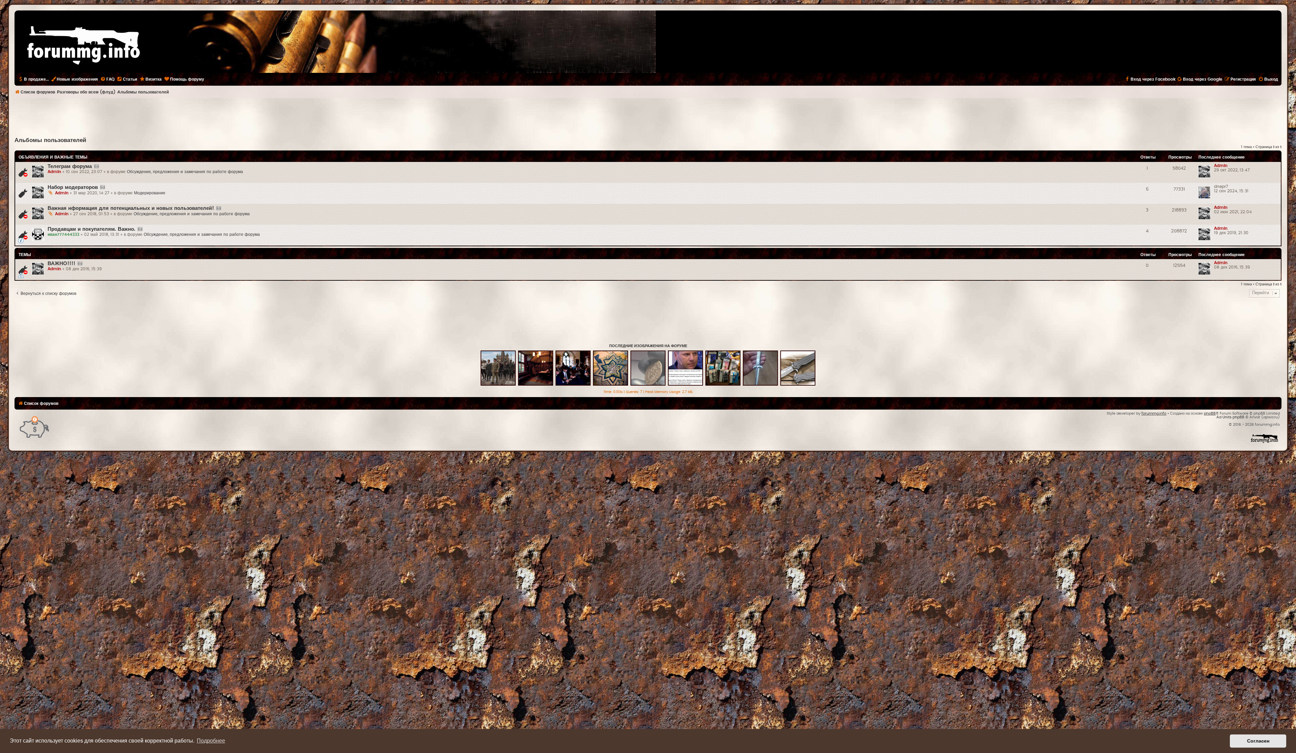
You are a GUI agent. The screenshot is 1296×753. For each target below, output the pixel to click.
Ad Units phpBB (1230, 417)
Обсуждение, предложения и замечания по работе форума (185, 172)
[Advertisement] (648, 117)
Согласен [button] (1258, 741)
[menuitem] (107, 79)
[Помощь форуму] (34, 426)
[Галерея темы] (96, 167)
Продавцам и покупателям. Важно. (91, 229)
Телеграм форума (70, 166)
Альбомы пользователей (50, 140)
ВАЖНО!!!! (61, 263)
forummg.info (1153, 413)
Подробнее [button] (211, 741)
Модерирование (149, 193)
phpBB (1210, 413)
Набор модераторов (73, 187)
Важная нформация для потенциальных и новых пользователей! (131, 208)
